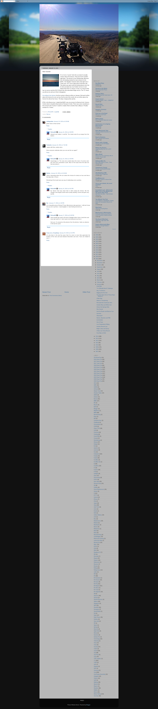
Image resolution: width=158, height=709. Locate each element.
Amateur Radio (98, 393)
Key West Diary (100, 83)
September (100, 267)
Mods (95, 532)
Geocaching (97, 477)
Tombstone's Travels (101, 167)
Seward (96, 597)
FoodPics (96, 465)
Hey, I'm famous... (101, 290)
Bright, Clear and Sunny (103, 328)
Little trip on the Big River (102, 208)
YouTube (96, 696)
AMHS (95, 395)
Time (97, 186)
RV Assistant (97, 577)
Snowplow (96, 609)
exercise (96, 450)
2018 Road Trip (98, 365)
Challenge (96, 422)
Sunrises (99, 313)
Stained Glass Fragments (102, 174)
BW (95, 418)
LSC (95, 516)
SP (94, 623)
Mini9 (95, 530)
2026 (97, 234)
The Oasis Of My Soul (102, 219)
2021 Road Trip (98, 371)
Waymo (96, 686)
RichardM (53, 132)
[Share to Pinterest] (69, 112)
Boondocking (97, 414)
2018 (97, 252)
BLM (95, 406)
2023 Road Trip (98, 375)
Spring (95, 627)
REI (95, 554)
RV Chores (96, 579)
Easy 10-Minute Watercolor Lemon (104, 120)
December (100, 260)
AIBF (95, 385)
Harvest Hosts (97, 483)
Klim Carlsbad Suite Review (102, 138)
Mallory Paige (99, 118)
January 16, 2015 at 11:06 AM (59, 173)
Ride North (99, 207)
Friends (96, 469)
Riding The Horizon (101, 147)
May (98, 275)
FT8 (95, 471)
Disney (95, 442)
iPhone (95, 499)
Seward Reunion (98, 599)
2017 (97, 254)
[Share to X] (66, 112)
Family (95, 456)
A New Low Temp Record (103, 330)
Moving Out (97, 542)
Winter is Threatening (102, 300)
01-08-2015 (100, 320)
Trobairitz (49, 145)
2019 (97, 250)
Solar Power (97, 617)
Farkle (95, 457)
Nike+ (95, 544)
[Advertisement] (66, 278)
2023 (97, 241)
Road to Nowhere (100, 137)
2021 (97, 245)
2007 (97, 351)
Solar (95, 615)
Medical (96, 522)
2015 (97, 258)
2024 (97, 239)
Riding (95, 568)
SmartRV (96, 607)
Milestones (96, 528)
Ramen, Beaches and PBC (104, 317)
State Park (96, 631)
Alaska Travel (97, 391)
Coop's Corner (100, 99)
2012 (97, 340)
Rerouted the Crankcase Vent (104, 302)
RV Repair (96, 585)
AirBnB (95, 387)
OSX (95, 548)
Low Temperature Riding (103, 324)
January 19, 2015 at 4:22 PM (67, 233)
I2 (94, 493)
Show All (114, 229)
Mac (95, 518)
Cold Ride (99, 286)
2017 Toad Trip (98, 363)
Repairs (96, 560)
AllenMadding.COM (101, 173)
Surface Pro (97, 636)
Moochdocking (97, 534)
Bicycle (95, 404)
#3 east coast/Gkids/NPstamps (103, 169)
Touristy (96, 646)
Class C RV (97, 428)
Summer (96, 635)
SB (94, 593)
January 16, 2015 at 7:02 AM (59, 145)
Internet (96, 497)
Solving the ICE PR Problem (102, 143)
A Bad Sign (99, 298)
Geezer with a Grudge (102, 142)
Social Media (97, 611)
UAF (95, 664)
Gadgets (96, 473)
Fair (95, 452)
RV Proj (96, 583)
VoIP (95, 680)
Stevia (95, 633)
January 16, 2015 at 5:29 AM (61, 121)
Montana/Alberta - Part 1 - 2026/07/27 (104, 100)
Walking (96, 682)
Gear (95, 475)
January (99, 284)
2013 (97, 338)
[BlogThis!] (65, 112)
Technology (97, 638)
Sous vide (96, 621)
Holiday (96, 487)
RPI (95, 574)
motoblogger (97, 536)
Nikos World (99, 154)
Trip (95, 652)
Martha (48, 173)
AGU (95, 383)
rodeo (95, 572)
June (98, 273)
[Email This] (63, 112)
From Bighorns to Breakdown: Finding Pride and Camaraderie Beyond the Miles (104, 202)
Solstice (96, 619)
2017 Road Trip (98, 361)
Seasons (96, 595)
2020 (97, 247)
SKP (95, 605)
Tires (95, 642)
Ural (95, 672)
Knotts (95, 511)
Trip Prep (96, 654)
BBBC (95, 400)
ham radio (96, 481)
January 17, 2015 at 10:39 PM (66, 215)
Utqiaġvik (96, 676)
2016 (97, 256)
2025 (97, 237)
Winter (95, 692)
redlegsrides (49, 121)
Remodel (96, 556)
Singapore (96, 603)
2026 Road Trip (98, 381)
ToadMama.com (100, 178)
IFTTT (95, 495)
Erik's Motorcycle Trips (102, 130)
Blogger (96, 408)
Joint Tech (96, 507)
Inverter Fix (98, 84)
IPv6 (95, 501)
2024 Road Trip (98, 377)
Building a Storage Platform (102, 225)
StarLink (96, 629)
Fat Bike (96, 459)
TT (94, 660)
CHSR (95, 426)
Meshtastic (96, 524)
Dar (47, 203)
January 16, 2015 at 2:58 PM (65, 132)
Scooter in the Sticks (101, 88)
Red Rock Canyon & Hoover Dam (104, 179)
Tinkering (96, 640)
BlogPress (96, 410)
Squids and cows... (100, 105)
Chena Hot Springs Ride (103, 307)
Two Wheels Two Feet (102, 199)
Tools (95, 644)
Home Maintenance (99, 489)
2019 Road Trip (98, 367)
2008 (97, 349)
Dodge (95, 444)
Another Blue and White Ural (104, 305)
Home (67, 292)
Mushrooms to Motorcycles (103, 212)
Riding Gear (97, 570)
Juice (95, 509)
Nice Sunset (100, 309)
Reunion (96, 564)
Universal (96, 670)
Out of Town (100, 322)
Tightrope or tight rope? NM (102, 220)
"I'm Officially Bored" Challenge (105, 288)
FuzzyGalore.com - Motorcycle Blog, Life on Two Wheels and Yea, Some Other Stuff (104, 191)
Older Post (86, 292)
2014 (97, 336)
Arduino (96, 396)
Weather (96, 688)
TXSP (95, 662)
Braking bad (98, 126)
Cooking (96, 434)
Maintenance (97, 520)
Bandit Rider (99, 104)
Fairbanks (96, 454)
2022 (97, 243)
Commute (96, 432)
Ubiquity (96, 666)
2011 (97, 342)
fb (94, 463)
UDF (95, 668)
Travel (95, 650)
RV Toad (96, 589)
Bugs (95, 416)
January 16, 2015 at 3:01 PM (65, 188)
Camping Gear (97, 420)
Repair (95, 558)
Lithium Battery (98, 515)
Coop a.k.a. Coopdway (52, 233)
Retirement (97, 562)
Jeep (95, 505)
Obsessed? (100, 315)
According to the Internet (49, 95)
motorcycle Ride (98, 540)
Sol (94, 613)
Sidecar (96, 601)
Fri (94, 467)
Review (96, 566)
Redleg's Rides (100, 93)
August (99, 269)
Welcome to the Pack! (101, 114)
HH (94, 485)
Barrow (48, 114)
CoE (95, 430)
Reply (47, 125)
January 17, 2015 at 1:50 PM (56, 203)
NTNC (95, 546)
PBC (95, 550)
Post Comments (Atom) (56, 295)
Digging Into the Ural (102, 292)
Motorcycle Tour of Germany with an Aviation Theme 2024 (104, 156)
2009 (97, 347)
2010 (97, 345)
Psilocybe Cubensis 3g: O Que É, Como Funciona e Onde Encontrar (104, 214)
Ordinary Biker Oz (100, 161)
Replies (50, 129)
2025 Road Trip (98, 379)
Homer (95, 491)
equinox (96, 448)
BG (94, 402)
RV (94, 576)
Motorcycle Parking (99, 538)
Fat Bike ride (97, 461)
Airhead (96, 389)
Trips (95, 656)
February (99, 282)
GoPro (95, 479)
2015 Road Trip (98, 359)
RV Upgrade (97, 591)
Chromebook (97, 424)
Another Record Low (102, 326)
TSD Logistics (97, 658)
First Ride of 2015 (101, 333)
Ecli (95, 446)
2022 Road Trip (98, 373)
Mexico (96, 526)
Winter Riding (97, 694)
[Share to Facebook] (68, 112)
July (98, 271)
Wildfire (96, 690)
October (99, 264)
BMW (95, 412)
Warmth (96, 684)
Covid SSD (96, 436)
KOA (95, 513)
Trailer (95, 648)
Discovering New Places (101, 89)
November (100, 262)
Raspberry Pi (97, 552)
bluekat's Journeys (101, 109)
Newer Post (46, 292)
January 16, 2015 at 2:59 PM (65, 158)
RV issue (96, 581)
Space (95, 625)
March (99, 280)
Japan (95, 503)
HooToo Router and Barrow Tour (105, 311)
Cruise (95, 438)
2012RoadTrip (97, 357)
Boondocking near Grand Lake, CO (104, 95)
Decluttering (97, 440)
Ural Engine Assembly (99, 674)
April (98, 277)
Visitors (96, 678)
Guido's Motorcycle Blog (102, 224)
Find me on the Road (101, 113)
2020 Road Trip (98, 369)
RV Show (96, 587)
